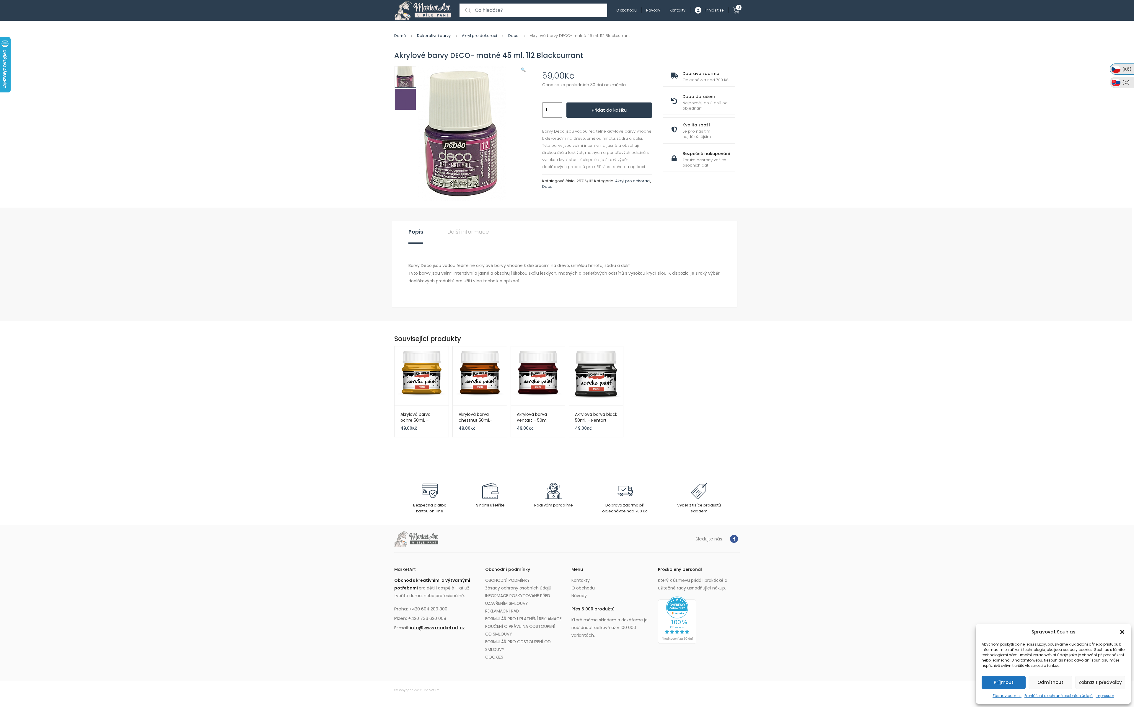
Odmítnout (1050, 682)
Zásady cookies (1007, 695)
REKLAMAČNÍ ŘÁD (502, 611)
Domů (400, 35)
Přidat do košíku (609, 110)
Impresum (1105, 695)
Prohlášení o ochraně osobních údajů (1058, 695)
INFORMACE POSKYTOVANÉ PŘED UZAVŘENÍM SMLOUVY (517, 599)
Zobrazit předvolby (1100, 682)
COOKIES (494, 657)
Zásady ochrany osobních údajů (518, 588)
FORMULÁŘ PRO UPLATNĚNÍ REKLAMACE (523, 619)
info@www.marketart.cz (437, 628)
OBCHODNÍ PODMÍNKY (507, 580)
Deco (513, 35)
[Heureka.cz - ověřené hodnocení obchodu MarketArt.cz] (677, 620)
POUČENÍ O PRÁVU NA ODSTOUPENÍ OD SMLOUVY (520, 630)
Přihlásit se (714, 10)
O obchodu (626, 10)
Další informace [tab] (468, 231)
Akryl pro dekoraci (479, 35)
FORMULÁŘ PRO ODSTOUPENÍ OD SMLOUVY (518, 645)
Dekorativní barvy (434, 35)
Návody (653, 10)
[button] (1122, 632)
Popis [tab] (415, 231)
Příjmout (1004, 682)
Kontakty (677, 10)
